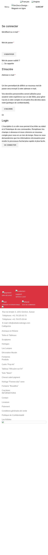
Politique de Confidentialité (13, 415)
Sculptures (6, 340)
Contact (5, 398)
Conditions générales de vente (14, 411)
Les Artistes (6, 419)
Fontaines (6, 357)
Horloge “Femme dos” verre (13, 382)
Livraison (5, 402)
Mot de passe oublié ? (11, 61)
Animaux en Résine (10, 331)
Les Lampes (7, 348)
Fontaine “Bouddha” (10, 386)
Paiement (6, 406)
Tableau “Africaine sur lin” (12, 369)
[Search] (46, 7)
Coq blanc (6, 390)
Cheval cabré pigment (11, 377)
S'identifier (9, 54)
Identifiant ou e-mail (10, 32)
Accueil (4, 23)
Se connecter (10, 145)
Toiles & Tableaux (9, 335)
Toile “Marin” (7, 373)
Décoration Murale (9, 353)
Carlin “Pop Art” (8, 364)
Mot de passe (8, 43)
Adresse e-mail (8, 75)
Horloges (5, 344)
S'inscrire (8, 109)
